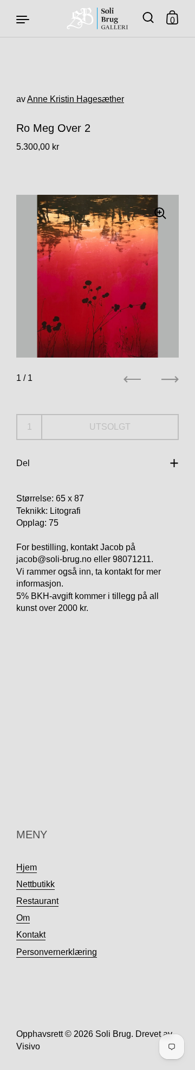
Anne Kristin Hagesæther (75, 99)
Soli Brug (113, 1034)
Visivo (28, 1046)
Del (23, 463)
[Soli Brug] (97, 18)
